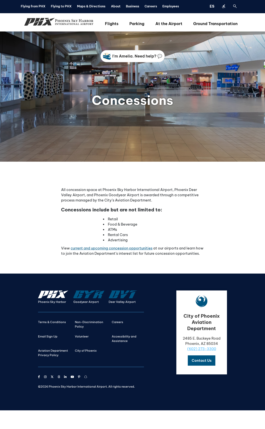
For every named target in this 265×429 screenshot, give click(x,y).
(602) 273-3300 (201, 349)
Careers (151, 6)
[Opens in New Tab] (39, 377)
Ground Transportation (215, 23)
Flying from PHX (33, 6)
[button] (201, 360)
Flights (112, 23)
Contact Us (201, 360)
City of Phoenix (86, 350)
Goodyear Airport (86, 302)
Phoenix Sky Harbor (52, 302)
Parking (136, 23)
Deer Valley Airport (122, 302)
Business (132, 6)
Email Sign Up (47, 336)
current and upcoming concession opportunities (111, 248)
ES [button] (212, 6)
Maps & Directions (91, 6)
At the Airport (168, 23)
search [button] (235, 6)
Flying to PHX (61, 6)
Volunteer (82, 336)
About (115, 6)
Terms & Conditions (52, 322)
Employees (170, 6)
